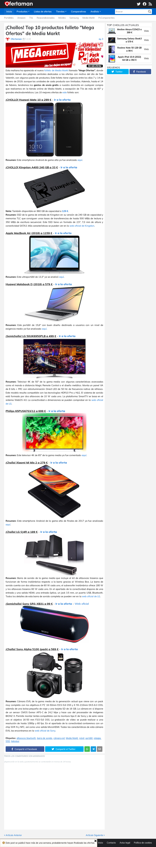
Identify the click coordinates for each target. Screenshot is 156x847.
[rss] (150, 4)
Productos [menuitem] (22, 11)
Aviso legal (125, 842)
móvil (81, 738)
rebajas (97, 738)
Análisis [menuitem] (94, 11)
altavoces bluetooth (26, 738)
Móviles (62, 17)
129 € (65, 211)
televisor (15, 741)
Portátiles (9, 17)
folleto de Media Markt (56, 70)
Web (146, 31)
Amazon (21, 17)
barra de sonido (44, 738)
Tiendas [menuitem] (60, 11)
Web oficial (82, 603)
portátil (88, 738)
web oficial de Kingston (81, 225)
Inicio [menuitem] (9, 11)
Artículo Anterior (14, 835)
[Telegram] (93, 749)
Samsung (74, 17)
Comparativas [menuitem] (78, 11)
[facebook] (144, 4)
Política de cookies (143, 842)
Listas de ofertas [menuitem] (42, 11)
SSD (8, 741)
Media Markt (88, 17)
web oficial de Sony (45, 730)
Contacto (111, 842)
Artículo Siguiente (94, 835)
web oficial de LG (91, 596)
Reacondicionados (46, 17)
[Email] (99, 749)
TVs (31, 17)
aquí (80, 160)
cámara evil (59, 738)
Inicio (100, 842)
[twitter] (138, 4)
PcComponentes (106, 17)
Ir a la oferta (62, 99)
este (64, 92)
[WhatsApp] (87, 749)
